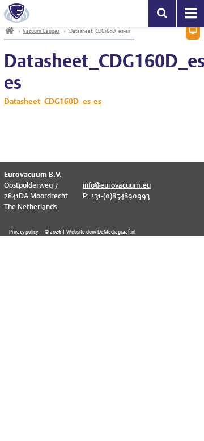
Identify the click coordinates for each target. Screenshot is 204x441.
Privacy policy (23, 231)
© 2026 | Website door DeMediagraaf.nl (90, 231)
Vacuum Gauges (41, 31)
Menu (190, 13)
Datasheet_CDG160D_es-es (52, 101)
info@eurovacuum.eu (117, 185)
